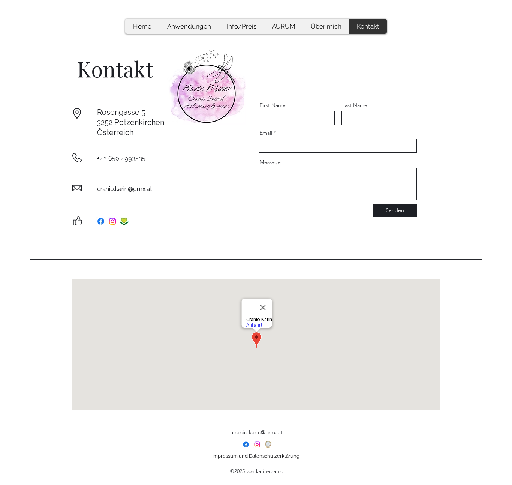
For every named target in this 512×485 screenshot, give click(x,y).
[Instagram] (112, 221)
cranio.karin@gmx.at (124, 188)
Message (270, 162)
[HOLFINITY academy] (124, 221)
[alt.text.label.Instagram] (257, 444)
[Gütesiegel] (268, 444)
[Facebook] (100, 221)
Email (266, 132)
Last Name (354, 105)
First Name (273, 105)
